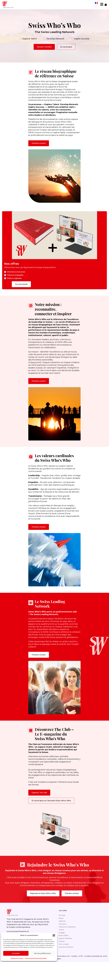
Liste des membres (66, 947)
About (61, 918)
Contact (62, 941)
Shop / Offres (63, 935)
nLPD (81, 956)
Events (61, 930)
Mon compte (64, 944)
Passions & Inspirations (67, 927)
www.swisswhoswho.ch (18, 931)
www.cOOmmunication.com (59, 956)
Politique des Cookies (17, 958)
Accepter (16, 953)
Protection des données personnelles (36, 958)
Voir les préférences (42, 953)
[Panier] (106, 4)
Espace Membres (65, 938)
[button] (54, 935)
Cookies (74, 956)
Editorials (62, 921)
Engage (62, 933)
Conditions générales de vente (95, 956)
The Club (62, 915)
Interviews (62, 924)
